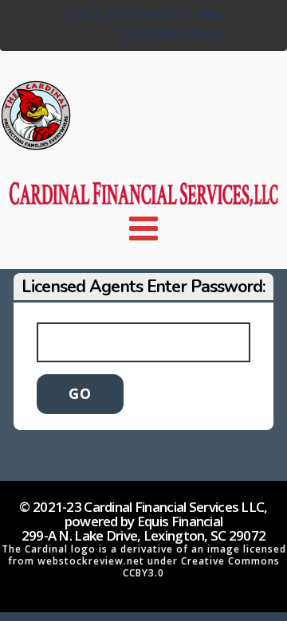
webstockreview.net (90, 561)
